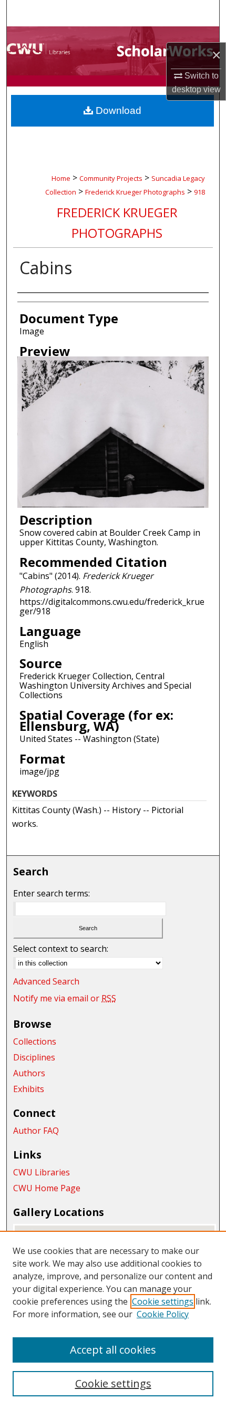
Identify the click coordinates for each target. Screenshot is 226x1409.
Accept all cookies (113, 1350)
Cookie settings (162, 1301)
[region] (113, 1320)
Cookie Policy (163, 1314)
